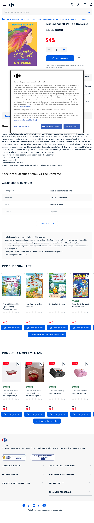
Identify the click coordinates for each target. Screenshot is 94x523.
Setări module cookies (21, 126)
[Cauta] (89, 11)
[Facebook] (39, 506)
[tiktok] (29, 506)
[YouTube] (44, 506)
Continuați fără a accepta (51, 126)
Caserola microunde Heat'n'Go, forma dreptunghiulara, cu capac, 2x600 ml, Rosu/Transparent (10, 393)
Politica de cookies (25, 106)
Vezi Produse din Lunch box (47, 421)
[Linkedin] (34, 506)
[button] (91, 5)
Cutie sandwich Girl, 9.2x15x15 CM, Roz (79, 392)
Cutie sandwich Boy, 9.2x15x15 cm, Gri (57, 392)
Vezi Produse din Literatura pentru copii (47, 334)
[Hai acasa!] (3, 19)
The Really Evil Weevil (57, 304)
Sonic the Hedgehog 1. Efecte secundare (80, 305)
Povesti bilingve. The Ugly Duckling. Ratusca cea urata (11, 306)
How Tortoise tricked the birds (34, 305)
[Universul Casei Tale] (12, 4)
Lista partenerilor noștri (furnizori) (25, 120)
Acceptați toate (71, 126)
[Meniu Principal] (4, 4)
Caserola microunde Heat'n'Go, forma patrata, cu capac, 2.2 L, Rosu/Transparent (34, 393)
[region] (47, 101)
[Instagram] (24, 506)
